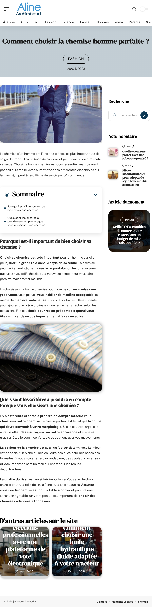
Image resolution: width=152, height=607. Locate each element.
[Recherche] (134, 9)
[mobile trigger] (7, 9)
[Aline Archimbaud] (28, 9)
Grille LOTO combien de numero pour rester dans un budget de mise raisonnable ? (129, 234)
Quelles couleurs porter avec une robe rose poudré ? (135, 154)
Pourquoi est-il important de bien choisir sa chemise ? (26, 208)
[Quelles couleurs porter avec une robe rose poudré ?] (113, 152)
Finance (129, 220)
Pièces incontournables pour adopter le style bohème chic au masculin (134, 177)
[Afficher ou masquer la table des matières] (70, 194)
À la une (128, 146)
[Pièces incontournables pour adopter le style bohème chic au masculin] (113, 175)
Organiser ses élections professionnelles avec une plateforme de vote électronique (25, 542)
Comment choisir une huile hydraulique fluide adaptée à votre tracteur (77, 545)
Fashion (76, 58)
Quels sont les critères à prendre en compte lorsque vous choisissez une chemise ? (27, 221)
